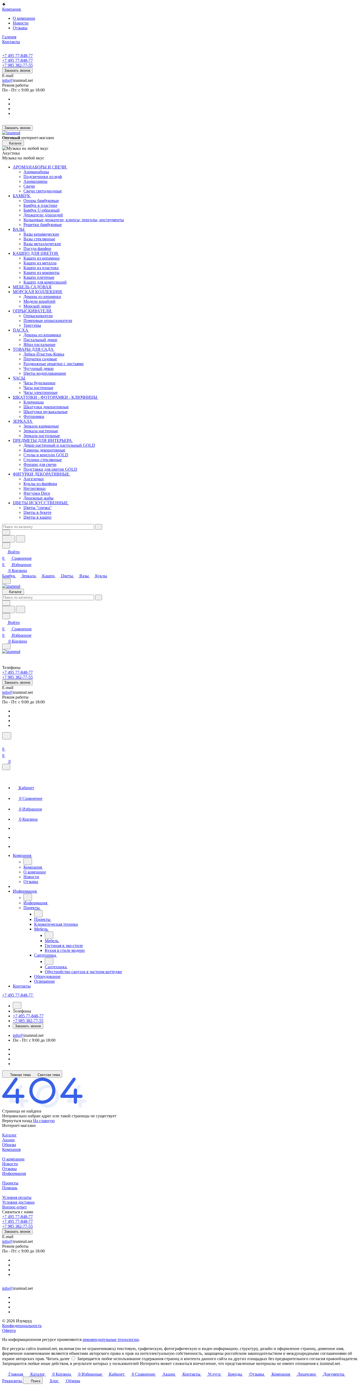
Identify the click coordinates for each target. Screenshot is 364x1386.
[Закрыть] (6, 767)
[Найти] (20, 538)
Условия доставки (18, 1202)
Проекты (10, 1183)
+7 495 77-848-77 (17, 55)
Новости (21, 23)
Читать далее (58, 1358)
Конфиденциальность (22, 1325)
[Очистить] (98, 527)
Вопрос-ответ (14, 1207)
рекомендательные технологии (111, 1339)
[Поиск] (6, 735)
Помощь (9, 1188)
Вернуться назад (17, 1120)
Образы (9, 1144)
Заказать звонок (17, 70)
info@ (7, 80)
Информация (14, 1173)
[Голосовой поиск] (8, 538)
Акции (8, 1140)
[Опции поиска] (6, 532)
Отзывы (20, 28)
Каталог (9, 1135)
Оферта (9, 1330)
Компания (11, 1149)
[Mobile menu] (6, 646)
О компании (24, 18)
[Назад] (27, 861)
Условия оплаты (16, 1197)
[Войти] (4, 742)
